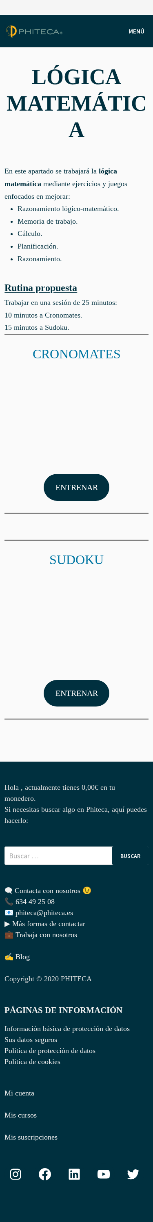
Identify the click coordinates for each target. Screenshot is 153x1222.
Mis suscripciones (31, 1137)
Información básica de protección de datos (67, 1028)
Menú (136, 31)
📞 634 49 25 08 (29, 902)
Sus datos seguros (30, 1039)
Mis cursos (20, 1115)
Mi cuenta (19, 1093)
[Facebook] (134, 6)
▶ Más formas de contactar (44, 924)
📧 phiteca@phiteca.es (38, 913)
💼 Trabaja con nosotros (40, 935)
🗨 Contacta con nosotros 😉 (47, 891)
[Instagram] (144, 6)
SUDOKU (76, 559)
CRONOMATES (77, 354)
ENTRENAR (76, 487)
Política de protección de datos (49, 1050)
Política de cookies (32, 1062)
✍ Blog (17, 957)
